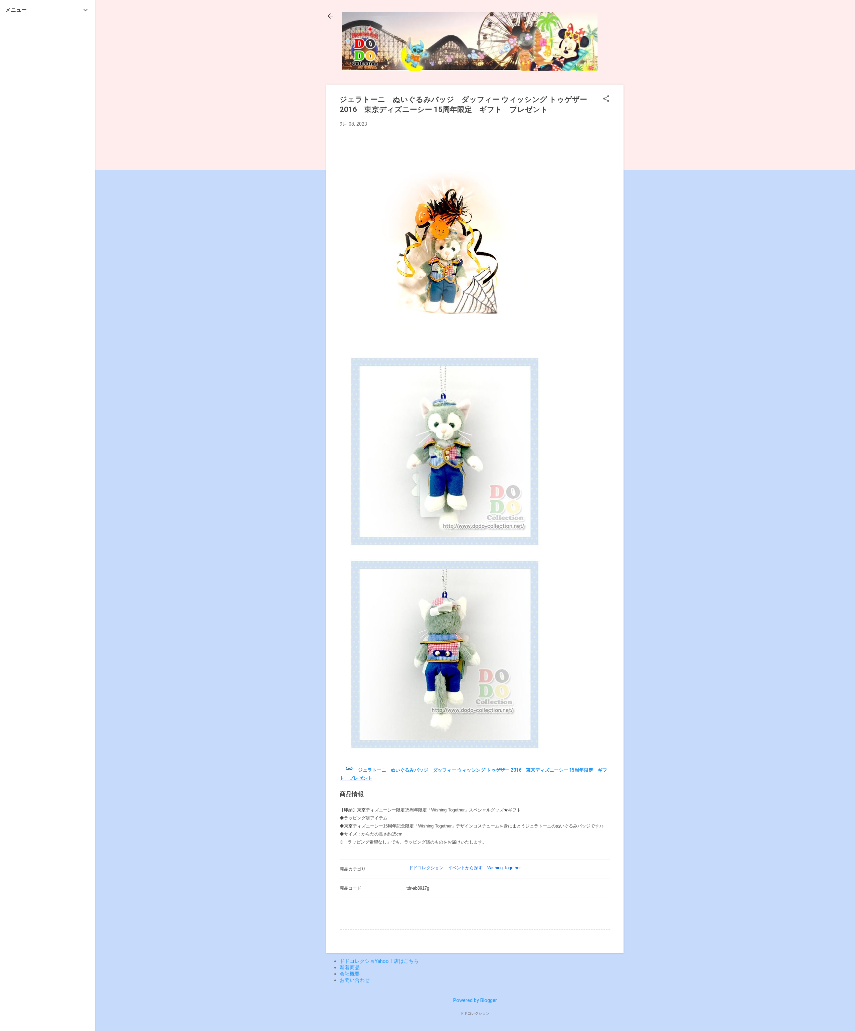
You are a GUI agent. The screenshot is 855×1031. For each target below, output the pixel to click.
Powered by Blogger (475, 1000)
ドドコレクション (426, 867)
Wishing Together (504, 867)
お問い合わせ (355, 980)
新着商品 (350, 967)
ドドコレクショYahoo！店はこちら (379, 961)
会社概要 (350, 974)
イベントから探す (465, 867)
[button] (606, 99)
